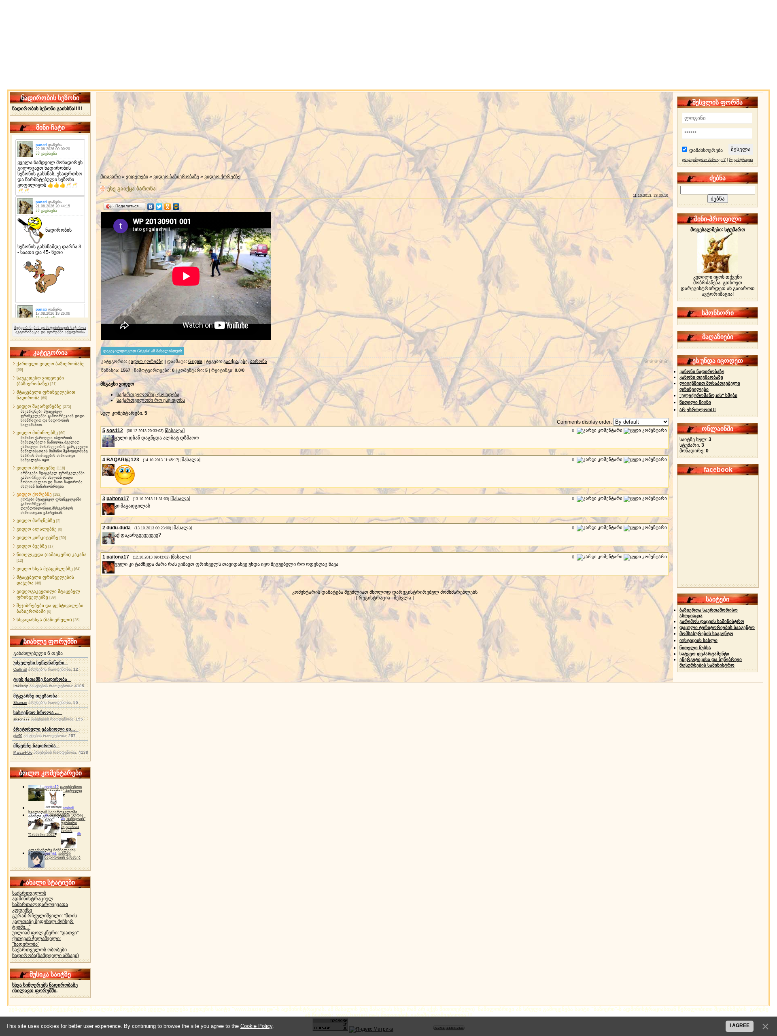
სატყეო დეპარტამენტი (704, 653)
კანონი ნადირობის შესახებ (63, 855)
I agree (739, 1025)
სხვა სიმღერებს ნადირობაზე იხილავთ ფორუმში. (45, 987)
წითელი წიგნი (695, 402)
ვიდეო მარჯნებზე (36, 520)
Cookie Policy (256, 1026)
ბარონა (258, 361)
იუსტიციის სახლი (698, 640)
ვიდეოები (137, 176)
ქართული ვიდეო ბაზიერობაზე (51, 363)
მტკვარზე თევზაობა (37, 695)
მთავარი (110, 176)
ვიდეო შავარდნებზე (39, 406)
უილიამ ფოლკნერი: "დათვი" (45, 933)
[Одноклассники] (167, 206)
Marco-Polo (22, 752)
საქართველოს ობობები (39, 950)
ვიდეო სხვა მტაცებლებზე (45, 568)
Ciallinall (20, 669)
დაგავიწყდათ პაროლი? (704, 160)
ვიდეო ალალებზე (37, 529)
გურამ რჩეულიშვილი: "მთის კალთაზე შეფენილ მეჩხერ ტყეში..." (44, 921)
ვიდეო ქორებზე (34, 494)
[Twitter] (159, 206)
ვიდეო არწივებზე (36, 467)
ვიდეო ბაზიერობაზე (176, 176)
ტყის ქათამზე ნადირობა (42, 679)
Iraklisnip (20, 686)
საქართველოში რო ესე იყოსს (151, 400)
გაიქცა (230, 361)
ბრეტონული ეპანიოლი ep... (46, 729)
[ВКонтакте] (150, 206)
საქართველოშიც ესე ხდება (148, 394)
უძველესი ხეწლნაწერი (40, 662)
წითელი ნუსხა (695, 647)
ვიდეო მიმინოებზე (37, 432)
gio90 (17, 736)
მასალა (174, 430)
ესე (244, 361)
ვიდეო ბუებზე (32, 546)
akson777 (21, 719)
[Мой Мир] (176, 206)
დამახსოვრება (706, 150)
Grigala (195, 361)
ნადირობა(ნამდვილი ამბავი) (45, 955)
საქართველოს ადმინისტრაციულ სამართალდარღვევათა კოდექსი (40, 901)
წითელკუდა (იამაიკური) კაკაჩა (52, 554)
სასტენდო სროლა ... (37, 712)
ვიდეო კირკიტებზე (37, 537)
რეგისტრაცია (374, 598)
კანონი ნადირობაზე (701, 371)
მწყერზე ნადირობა (36, 745)
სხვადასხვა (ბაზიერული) (44, 619)
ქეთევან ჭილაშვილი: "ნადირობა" (36, 941)
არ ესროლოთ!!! (697, 409)
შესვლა (402, 598)
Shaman (20, 703)
